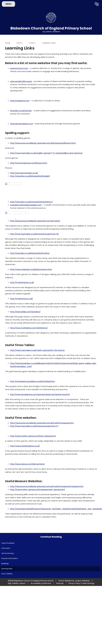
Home (7, 43)
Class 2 (32, 43)
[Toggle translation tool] (96, 4)
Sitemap (60, 583)
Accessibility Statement (41, 583)
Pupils (19, 43)
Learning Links (49, 43)
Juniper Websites (82, 580)
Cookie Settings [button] (87, 583)
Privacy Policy (74, 583)
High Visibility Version (17, 583)
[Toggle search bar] (90, 4)
